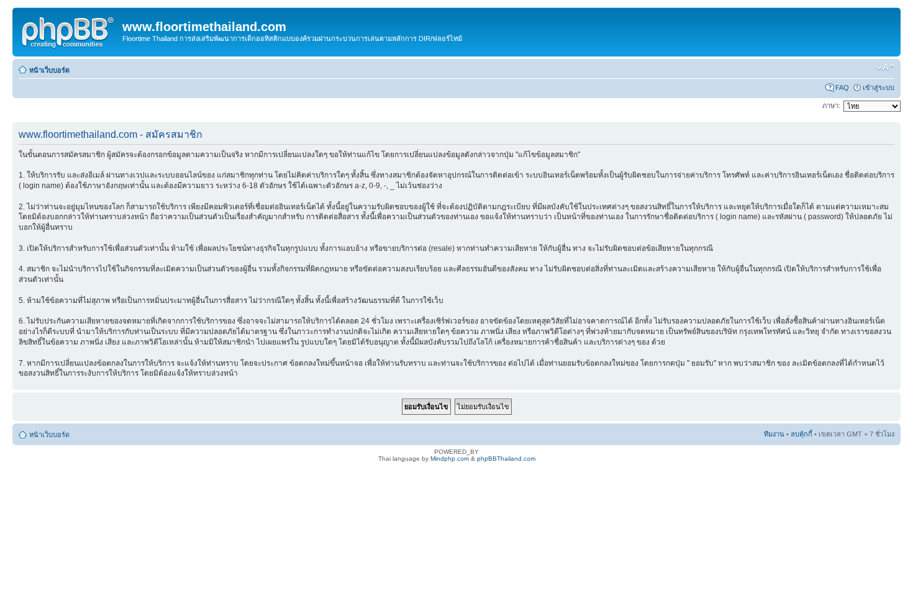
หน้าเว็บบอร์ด (49, 70)
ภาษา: (831, 105)
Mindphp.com (449, 458)
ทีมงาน (774, 434)
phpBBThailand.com (506, 458)
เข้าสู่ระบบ (878, 87)
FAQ (842, 87)
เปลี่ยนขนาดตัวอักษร (885, 67)
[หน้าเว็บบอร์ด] (69, 30)
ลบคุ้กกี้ (801, 434)
